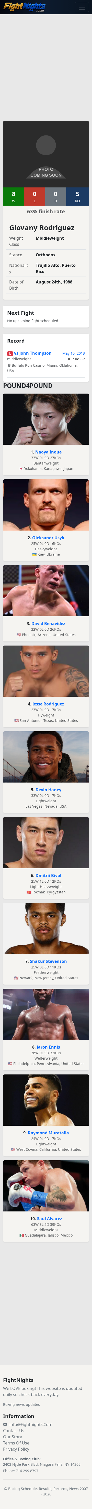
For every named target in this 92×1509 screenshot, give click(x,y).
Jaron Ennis (48, 1047)
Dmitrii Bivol (48, 875)
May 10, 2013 (73, 353)
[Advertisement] (46, 64)
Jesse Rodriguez (48, 704)
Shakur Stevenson (48, 961)
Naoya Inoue (48, 452)
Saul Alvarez (49, 1218)
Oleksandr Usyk (48, 538)
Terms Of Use (16, 1443)
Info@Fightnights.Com (30, 1424)
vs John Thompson (33, 353)
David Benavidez (48, 623)
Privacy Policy (16, 1449)
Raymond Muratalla (48, 1133)
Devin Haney (48, 790)
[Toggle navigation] (82, 7)
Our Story (12, 1437)
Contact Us (13, 1430)
